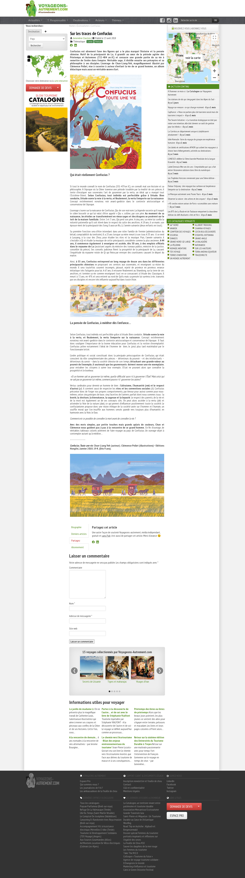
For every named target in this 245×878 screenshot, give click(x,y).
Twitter (170, 787)
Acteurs (100, 20)
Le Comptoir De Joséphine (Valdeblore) (98, 816)
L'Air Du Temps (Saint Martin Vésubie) (97, 813)
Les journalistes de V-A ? (91, 787)
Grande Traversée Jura (133, 813)
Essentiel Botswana (204, 235)
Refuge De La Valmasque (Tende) (95, 809)
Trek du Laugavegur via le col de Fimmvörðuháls (92, 683)
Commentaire (75, 567)
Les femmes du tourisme (135, 849)
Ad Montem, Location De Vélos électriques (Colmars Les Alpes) (100, 844)
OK (215, 20)
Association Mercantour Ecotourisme (141, 809)
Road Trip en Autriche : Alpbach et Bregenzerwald (139, 828)
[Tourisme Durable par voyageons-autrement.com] (47, 8)
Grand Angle (201, 238)
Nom (72, 603)
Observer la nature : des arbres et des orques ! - (193, 198)
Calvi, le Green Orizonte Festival (138, 869)
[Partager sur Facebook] (71, 45)
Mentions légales (131, 791)
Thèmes (117, 20)
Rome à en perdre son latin (143, 683)
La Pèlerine (175, 245)
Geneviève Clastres (82, 38)
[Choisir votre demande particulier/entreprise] (58, 87)
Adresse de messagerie (80, 616)
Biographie (76, 527)
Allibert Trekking (203, 225)
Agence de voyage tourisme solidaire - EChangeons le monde (141, 861)
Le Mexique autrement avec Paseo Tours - (190, 194)
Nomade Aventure (178, 248)
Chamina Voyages (203, 228)
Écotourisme (83, 25)
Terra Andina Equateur (205, 251)
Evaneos (174, 238)
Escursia (174, 235)
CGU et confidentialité (133, 787)
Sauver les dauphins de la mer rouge (140, 846)
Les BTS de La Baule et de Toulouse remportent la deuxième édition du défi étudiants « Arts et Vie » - (192, 213)
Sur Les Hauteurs (203, 248)
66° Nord (174, 225)
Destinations (81, 20)
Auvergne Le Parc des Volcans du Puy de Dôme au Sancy (117, 684)
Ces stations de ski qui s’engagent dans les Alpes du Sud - (191, 101)
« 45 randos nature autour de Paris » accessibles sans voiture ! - (193, 205)
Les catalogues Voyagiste (181, 221)
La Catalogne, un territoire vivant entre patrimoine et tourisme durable (141, 804)
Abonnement (77, 547)
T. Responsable (56, 20)
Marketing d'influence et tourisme (139, 866)
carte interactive (61, 80)
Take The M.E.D (130, 853)
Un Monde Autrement (180, 258)
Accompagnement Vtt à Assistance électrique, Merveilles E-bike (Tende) (97, 828)
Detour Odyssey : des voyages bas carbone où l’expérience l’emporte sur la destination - (191, 188)
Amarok (173, 228)
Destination (34, 31)
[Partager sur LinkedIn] (75, 45)
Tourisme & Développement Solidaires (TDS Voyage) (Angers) (98, 834)
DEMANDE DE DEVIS (40, 88)
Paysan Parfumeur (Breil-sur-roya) (96, 806)
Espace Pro (85, 781)
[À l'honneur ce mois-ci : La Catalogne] (47, 122)
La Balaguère (201, 241)
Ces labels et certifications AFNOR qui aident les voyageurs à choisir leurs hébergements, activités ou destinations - (193, 151)
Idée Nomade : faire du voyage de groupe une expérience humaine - (191, 141)
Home (72, 25)
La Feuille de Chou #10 (133, 843)
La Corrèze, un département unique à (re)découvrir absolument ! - (188, 133)
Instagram (171, 791)
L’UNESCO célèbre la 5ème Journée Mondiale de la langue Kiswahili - (191, 160)
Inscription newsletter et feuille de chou (142, 781)
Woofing (127, 823)
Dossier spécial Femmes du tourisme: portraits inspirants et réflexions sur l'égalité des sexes (140, 836)
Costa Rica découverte (205, 231)
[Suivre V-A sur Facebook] (162, 20)
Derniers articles (79, 533)
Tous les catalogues (89, 803)
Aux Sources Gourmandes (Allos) (95, 839)
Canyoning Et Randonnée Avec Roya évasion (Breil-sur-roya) (101, 821)
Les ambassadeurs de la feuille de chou (98, 791)
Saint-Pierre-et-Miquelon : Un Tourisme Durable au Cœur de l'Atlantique (142, 818)
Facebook (171, 784)
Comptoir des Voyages (180, 231)
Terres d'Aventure (178, 255)
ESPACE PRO (177, 815)
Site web (73, 628)
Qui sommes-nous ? (89, 784)
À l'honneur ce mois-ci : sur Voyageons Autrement (190, 93)
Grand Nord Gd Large (180, 241)
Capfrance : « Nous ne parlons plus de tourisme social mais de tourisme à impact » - (193, 114)
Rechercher (36, 45)
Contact (127, 784)
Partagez (75, 540)
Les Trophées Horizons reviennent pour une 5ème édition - (191, 180)
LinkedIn (170, 781)
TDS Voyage (175, 251)
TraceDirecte (201, 255)
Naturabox (200, 245)
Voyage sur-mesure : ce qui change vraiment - (192, 107)
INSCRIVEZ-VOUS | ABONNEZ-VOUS (190, 28)
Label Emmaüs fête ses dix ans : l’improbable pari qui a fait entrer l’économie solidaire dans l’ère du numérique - (192, 170)
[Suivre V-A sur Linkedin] (175, 20)
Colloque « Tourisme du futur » (138, 856)
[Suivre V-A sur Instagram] (169, 20)
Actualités (34, 20)
